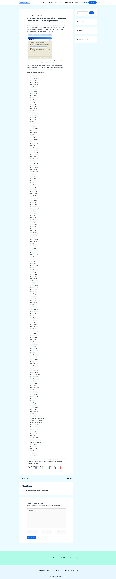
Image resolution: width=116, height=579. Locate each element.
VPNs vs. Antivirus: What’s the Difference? (35, 490)
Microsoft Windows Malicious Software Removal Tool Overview (43, 62)
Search (91, 12)
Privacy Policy (74, 558)
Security (40, 15)
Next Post (70, 478)
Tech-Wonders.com (32, 15)
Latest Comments (83, 39)
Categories (81, 21)
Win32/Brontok (34, 274)
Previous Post (23, 478)
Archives (81, 30)
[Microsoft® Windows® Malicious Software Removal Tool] (40, 35)
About (39, 558)
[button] (84, 2)
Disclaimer (64, 558)
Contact (55, 558)
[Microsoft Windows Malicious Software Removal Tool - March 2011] (40, 47)
